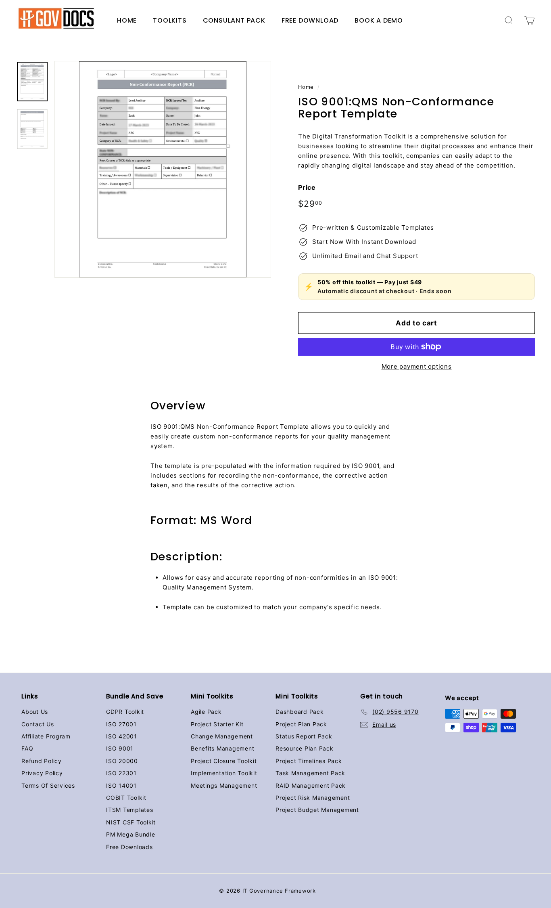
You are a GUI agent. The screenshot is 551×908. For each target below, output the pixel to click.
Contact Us (37, 724)
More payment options (417, 366)
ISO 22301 (121, 773)
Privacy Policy (42, 773)
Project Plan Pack (301, 724)
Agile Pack (206, 711)
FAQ (27, 748)
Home (127, 20)
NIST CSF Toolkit (131, 822)
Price (307, 187)
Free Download (310, 20)
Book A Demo (379, 20)
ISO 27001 (121, 724)
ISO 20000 (122, 760)
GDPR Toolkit (125, 711)
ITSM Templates (129, 809)
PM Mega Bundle (130, 834)
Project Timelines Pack (309, 760)
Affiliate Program (46, 736)
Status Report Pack (304, 736)
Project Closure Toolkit (224, 760)
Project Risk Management (313, 797)
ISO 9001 (120, 748)
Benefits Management (222, 748)
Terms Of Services (48, 785)
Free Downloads (129, 846)
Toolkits (169, 20)
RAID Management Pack (311, 785)
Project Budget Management (317, 809)
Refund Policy (41, 760)
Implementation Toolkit (224, 773)
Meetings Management (224, 785)
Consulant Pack (234, 20)
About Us (34, 711)
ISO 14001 (121, 785)
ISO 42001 (121, 736)
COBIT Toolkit (126, 797)
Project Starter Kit (217, 724)
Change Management (222, 736)
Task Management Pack (310, 773)
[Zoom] (163, 169)
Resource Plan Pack (305, 748)
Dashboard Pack (300, 711)
